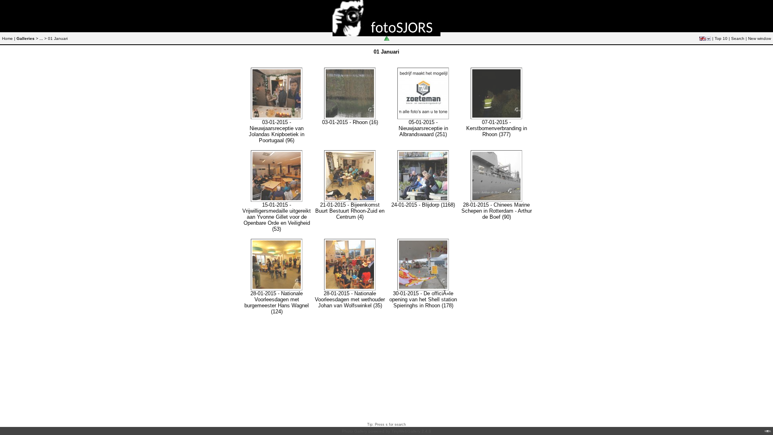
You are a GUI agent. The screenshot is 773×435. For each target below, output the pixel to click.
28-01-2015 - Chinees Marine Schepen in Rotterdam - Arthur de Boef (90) (496, 211)
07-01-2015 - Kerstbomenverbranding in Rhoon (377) (496, 128)
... (41, 38)
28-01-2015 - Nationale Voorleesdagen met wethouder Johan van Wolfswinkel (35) (350, 299)
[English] (702, 39)
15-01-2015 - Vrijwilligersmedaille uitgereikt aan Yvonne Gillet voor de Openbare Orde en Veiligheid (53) (276, 217)
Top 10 (721, 38)
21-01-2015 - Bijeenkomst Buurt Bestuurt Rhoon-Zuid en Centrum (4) (349, 211)
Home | (8, 38)
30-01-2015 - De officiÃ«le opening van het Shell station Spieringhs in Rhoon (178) (423, 299)
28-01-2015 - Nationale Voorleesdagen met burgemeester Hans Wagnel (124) (276, 302)
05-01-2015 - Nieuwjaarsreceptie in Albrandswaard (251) (423, 128)
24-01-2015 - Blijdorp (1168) (423, 205)
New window (759, 38)
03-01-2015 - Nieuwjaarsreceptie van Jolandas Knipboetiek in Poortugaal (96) (276, 131)
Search (737, 38)
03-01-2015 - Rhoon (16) (350, 122)
